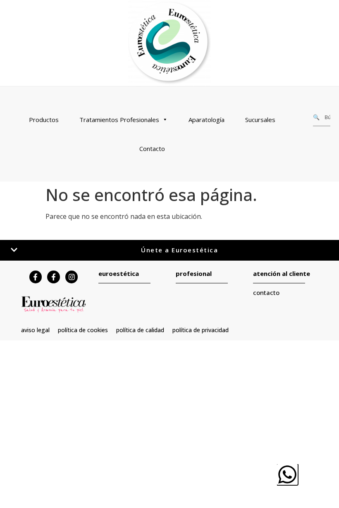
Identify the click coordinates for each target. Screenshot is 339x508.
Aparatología (206, 119)
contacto (266, 292)
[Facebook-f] (35, 277)
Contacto (152, 148)
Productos (44, 119)
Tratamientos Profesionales (119, 119)
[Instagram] (71, 277)
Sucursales (260, 119)
